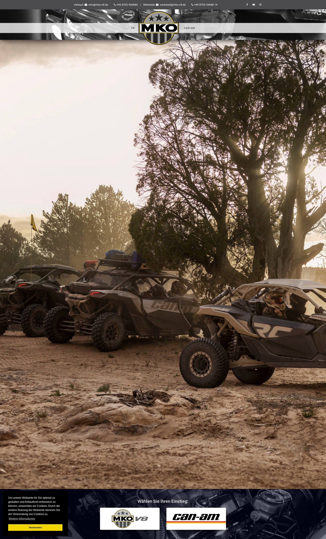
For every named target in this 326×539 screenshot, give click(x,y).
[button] (8, 264)
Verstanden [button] (35, 527)
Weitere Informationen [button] (22, 518)
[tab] (161, 483)
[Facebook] (247, 4)
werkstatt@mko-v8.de (172, 4)
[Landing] (159, 28)
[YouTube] (254, 4)
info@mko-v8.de (98, 4)
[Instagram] (260, 4)
